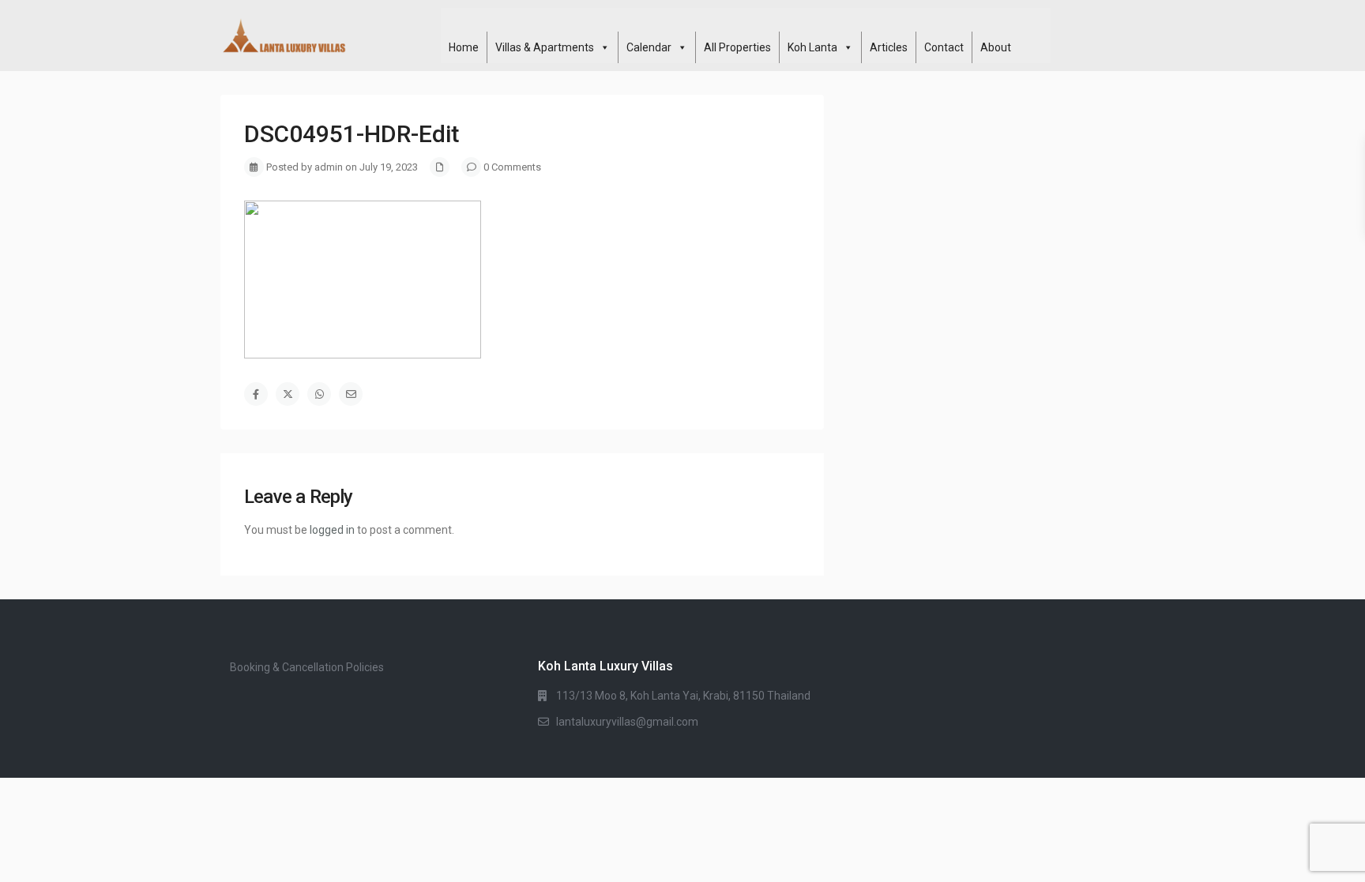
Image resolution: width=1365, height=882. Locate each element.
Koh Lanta (812, 47)
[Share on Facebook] (256, 394)
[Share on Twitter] (287, 394)
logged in (332, 530)
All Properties (737, 47)
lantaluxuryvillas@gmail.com (627, 721)
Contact (944, 47)
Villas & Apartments (544, 47)
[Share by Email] (351, 394)
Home (464, 47)
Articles (889, 47)
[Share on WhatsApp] (319, 394)
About (995, 47)
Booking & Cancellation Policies (307, 667)
